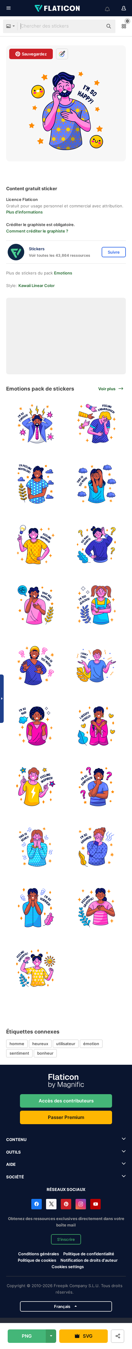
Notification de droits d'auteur (89, 1260)
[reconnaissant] (96, 907)
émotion (91, 1043)
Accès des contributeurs (66, 1101)
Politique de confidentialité (88, 1253)
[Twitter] (51, 1204)
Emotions (63, 272)
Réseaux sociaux (66, 1189)
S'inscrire (66, 1239)
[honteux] (96, 847)
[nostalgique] (35, 484)
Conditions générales (38, 1253)
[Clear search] (95, 26)
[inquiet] (35, 605)
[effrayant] (35, 847)
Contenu (16, 1139)
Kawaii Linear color (36, 285)
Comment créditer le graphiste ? (37, 231)
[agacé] (35, 665)
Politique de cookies (37, 1260)
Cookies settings (68, 1266)
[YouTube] (95, 1204)
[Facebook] (36, 1204)
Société (15, 1176)
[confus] (96, 544)
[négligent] (96, 665)
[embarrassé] (96, 423)
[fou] (35, 726)
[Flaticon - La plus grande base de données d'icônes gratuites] (58, 8)
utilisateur (65, 1043)
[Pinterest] (66, 1204)
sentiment (19, 1053)
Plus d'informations (24, 212)
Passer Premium (66, 1117)
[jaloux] (96, 605)
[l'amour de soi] (96, 726)
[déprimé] (96, 484)
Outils (13, 1152)
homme (17, 1043)
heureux (40, 1043)
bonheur (45, 1053)
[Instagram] (81, 1204)
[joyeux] (35, 968)
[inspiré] (35, 544)
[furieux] (35, 423)
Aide (11, 1164)
